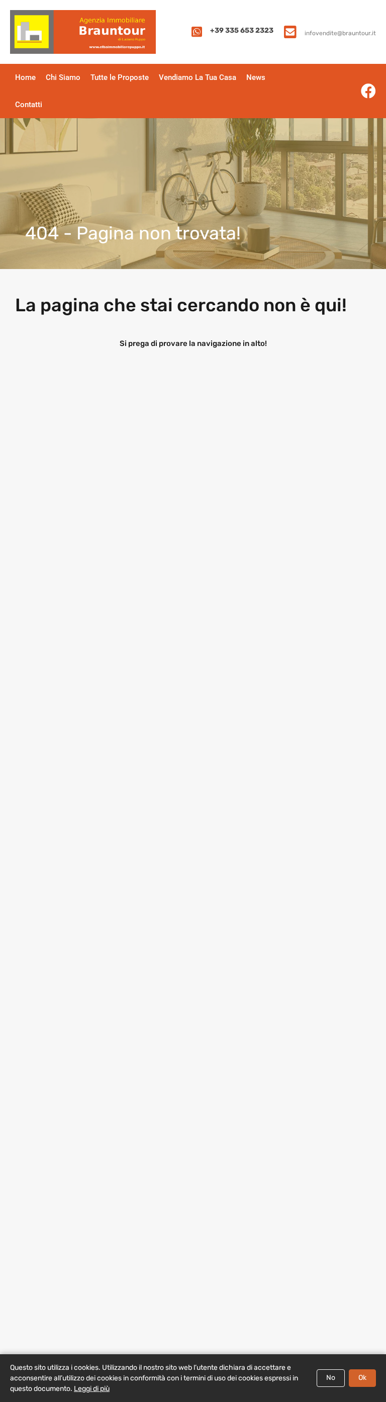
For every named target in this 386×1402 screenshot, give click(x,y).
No (330, 1377)
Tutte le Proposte (119, 77)
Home (25, 77)
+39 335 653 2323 (241, 30)
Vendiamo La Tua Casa (197, 77)
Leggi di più (92, 1388)
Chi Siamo (63, 77)
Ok (362, 1377)
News (255, 77)
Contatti (28, 104)
